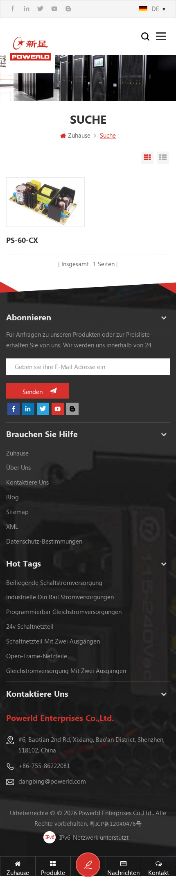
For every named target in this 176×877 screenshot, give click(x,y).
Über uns (18, 467)
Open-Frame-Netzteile (36, 656)
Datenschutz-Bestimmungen (44, 541)
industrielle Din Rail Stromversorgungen (60, 597)
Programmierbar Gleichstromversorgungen (64, 611)
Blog (12, 497)
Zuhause (79, 135)
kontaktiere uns (27, 482)
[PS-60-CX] (45, 202)
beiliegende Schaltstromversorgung (54, 582)
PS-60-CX (22, 240)
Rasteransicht (147, 158)
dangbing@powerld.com (52, 781)
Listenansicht (163, 158)
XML (12, 526)
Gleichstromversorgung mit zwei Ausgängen (66, 670)
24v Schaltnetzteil (30, 626)
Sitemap (17, 512)
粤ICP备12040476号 (116, 823)
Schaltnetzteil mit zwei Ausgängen (53, 641)
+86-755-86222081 (44, 765)
